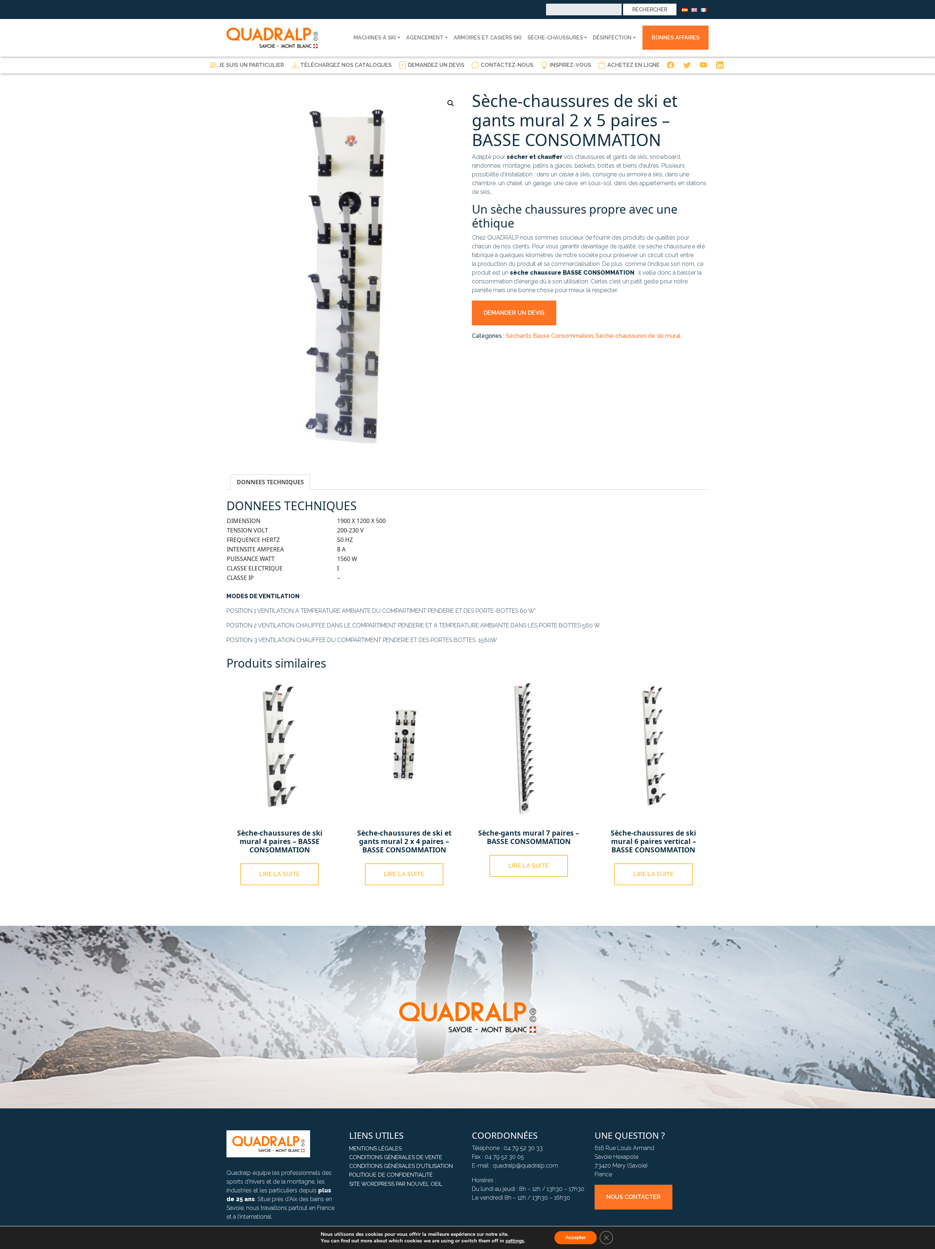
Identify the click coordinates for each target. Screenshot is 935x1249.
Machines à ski (375, 37)
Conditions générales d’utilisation (401, 1166)
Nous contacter (633, 1196)
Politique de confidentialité (391, 1175)
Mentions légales (375, 1148)
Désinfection (612, 37)
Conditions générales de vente (395, 1157)
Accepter (575, 1237)
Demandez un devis (436, 65)
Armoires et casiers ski (488, 37)
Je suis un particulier (251, 65)
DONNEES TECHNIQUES (270, 482)
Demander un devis (514, 312)
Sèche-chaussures (555, 37)
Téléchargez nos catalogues (346, 65)
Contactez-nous (507, 65)
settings (514, 1241)
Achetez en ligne (633, 65)
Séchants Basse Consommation (549, 335)
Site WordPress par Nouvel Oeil (395, 1184)
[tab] (270, 482)
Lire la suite (279, 874)
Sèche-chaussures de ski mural (638, 335)
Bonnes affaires (675, 37)
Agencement (424, 37)
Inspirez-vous (570, 65)
